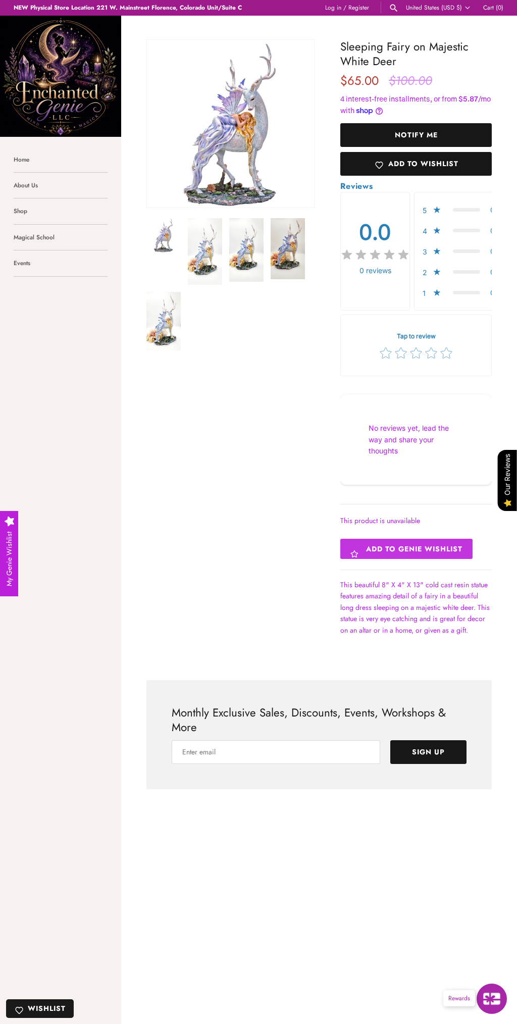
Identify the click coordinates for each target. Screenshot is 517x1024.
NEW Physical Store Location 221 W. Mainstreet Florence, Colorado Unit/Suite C (128, 7)
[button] (293, 124)
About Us (26, 185)
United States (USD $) (434, 7)
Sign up (428, 752)
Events (22, 263)
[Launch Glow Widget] (492, 999)
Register (358, 7)
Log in (333, 7)
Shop (20, 211)
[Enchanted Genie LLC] (60, 76)
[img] (375, 255)
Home (21, 159)
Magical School (34, 237)
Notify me (416, 135)
